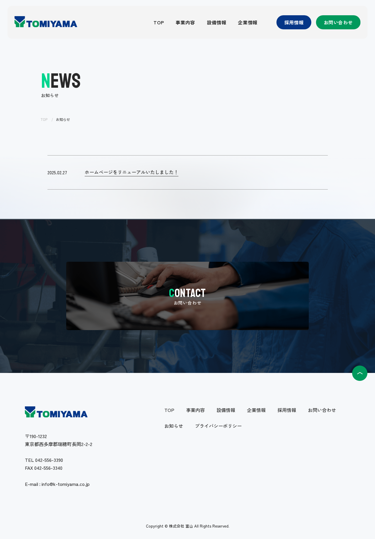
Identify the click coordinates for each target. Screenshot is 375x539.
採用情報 (294, 22)
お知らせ (173, 425)
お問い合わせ (338, 22)
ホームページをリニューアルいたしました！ (131, 171)
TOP (159, 22)
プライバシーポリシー (218, 425)
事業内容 (185, 22)
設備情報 (216, 22)
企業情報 (248, 22)
